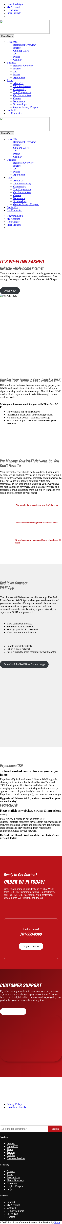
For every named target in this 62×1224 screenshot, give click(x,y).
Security (11, 1152)
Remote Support (15, 1210)
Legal (10, 1189)
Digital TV (12, 1146)
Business (11, 62)
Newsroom (19, 101)
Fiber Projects (14, 13)
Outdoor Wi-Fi (21, 50)
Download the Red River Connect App (24, 664)
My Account (13, 7)
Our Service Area (22, 95)
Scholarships (19, 104)
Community (19, 89)
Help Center (13, 10)
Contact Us (12, 110)
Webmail (11, 1208)
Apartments (19, 77)
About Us (18, 83)
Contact (11, 1216)
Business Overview (23, 65)
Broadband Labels (16, 1107)
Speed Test (12, 1213)
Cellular (17, 59)
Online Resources (13, 1011)
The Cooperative (22, 92)
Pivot (57, 1222)
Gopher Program (15, 1186)
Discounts (12, 1183)
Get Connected (14, 113)
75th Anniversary (22, 86)
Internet (17, 47)
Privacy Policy (14, 1104)
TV (15, 53)
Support (11, 1202)
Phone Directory (15, 1180)
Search (55, 1128)
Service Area (13, 1177)
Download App (15, 4)
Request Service (31, 946)
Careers (17, 98)
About (10, 80)
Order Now (10, 290)
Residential (12, 41)
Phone (16, 56)
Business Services (16, 1158)
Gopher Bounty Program (26, 107)
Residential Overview (24, 44)
